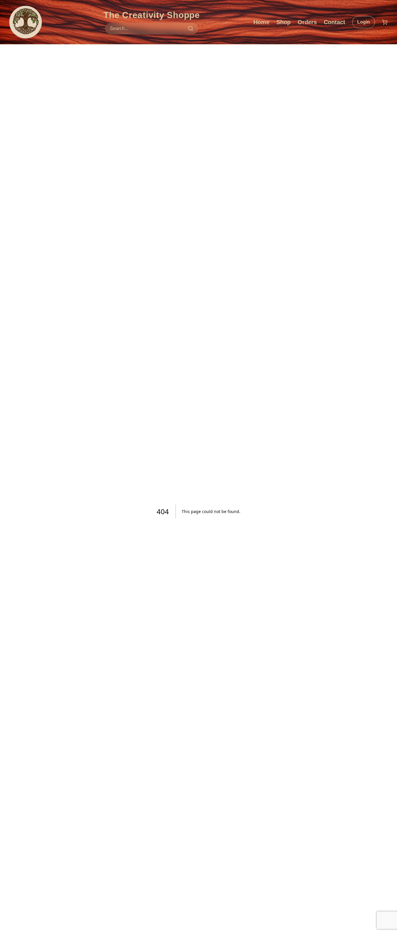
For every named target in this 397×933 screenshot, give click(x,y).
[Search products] (191, 28)
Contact (334, 22)
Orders (307, 22)
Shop (283, 22)
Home (261, 22)
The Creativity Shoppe (151, 15)
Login (363, 21)
